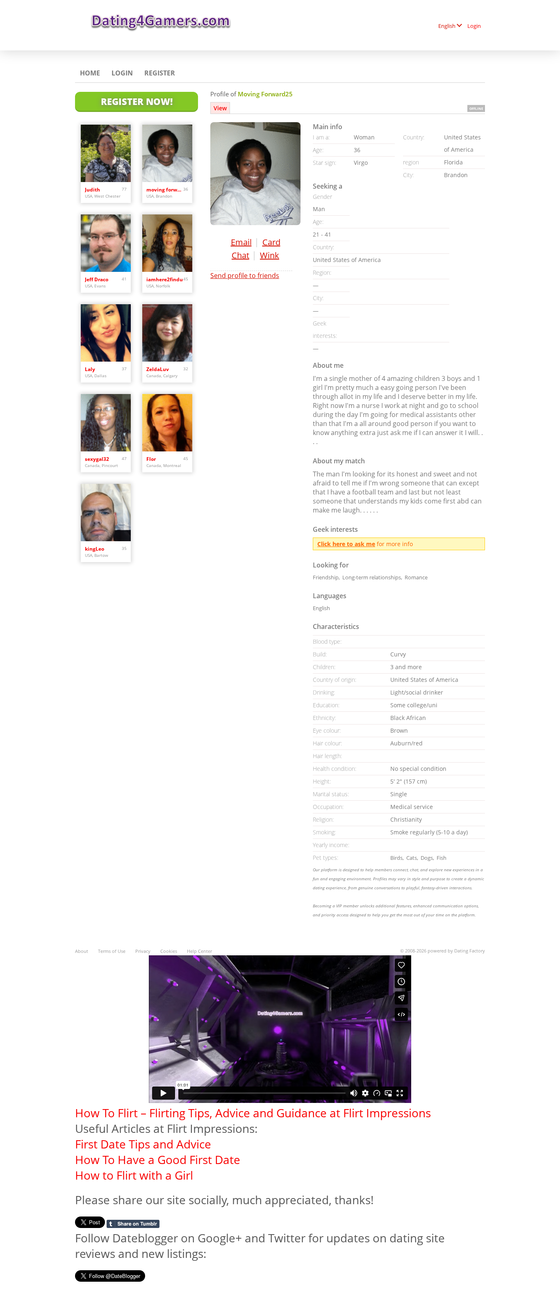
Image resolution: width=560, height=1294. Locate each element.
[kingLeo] (106, 512)
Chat (240, 255)
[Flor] (167, 422)
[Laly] (106, 333)
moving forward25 (164, 189)
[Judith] (106, 153)
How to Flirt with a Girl (134, 1175)
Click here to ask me (346, 544)
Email (241, 242)
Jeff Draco (96, 279)
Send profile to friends (244, 275)
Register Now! (137, 101)
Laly (90, 369)
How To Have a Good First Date (157, 1159)
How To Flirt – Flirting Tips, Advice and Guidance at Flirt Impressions (253, 1113)
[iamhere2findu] (167, 243)
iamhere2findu (164, 279)
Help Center (199, 951)
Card (271, 242)
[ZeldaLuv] (167, 333)
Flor (151, 459)
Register (159, 72)
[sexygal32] (106, 422)
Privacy (142, 951)
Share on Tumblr (133, 1224)
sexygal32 (97, 459)
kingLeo (94, 548)
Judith (92, 189)
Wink (269, 255)
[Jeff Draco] (106, 243)
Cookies (168, 951)
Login (474, 26)
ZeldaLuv (157, 369)
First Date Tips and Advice (143, 1144)
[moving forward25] (167, 153)
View (220, 108)
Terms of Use (111, 951)
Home (90, 72)
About (81, 951)
